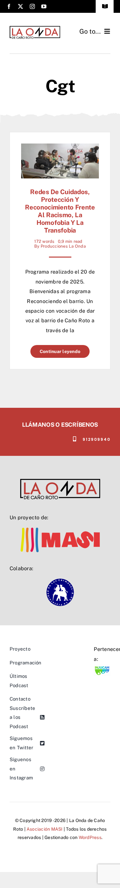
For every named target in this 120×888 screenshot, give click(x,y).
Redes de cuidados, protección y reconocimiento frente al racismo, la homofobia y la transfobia (60, 211)
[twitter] (20, 6)
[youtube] (43, 6)
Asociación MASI (45, 829)
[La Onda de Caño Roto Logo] (35, 28)
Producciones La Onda (63, 246)
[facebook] (9, 6)
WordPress (90, 837)
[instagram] (32, 6)
